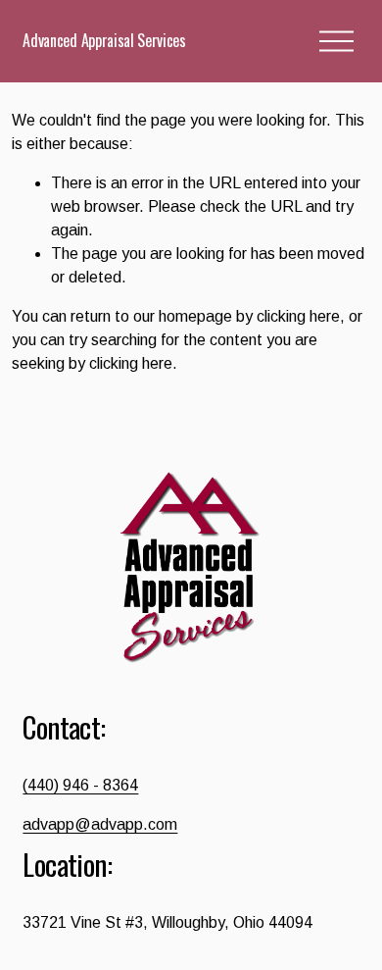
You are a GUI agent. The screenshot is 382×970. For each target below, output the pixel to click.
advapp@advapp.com (100, 824)
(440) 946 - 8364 (80, 785)
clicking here (298, 316)
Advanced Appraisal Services (104, 40)
